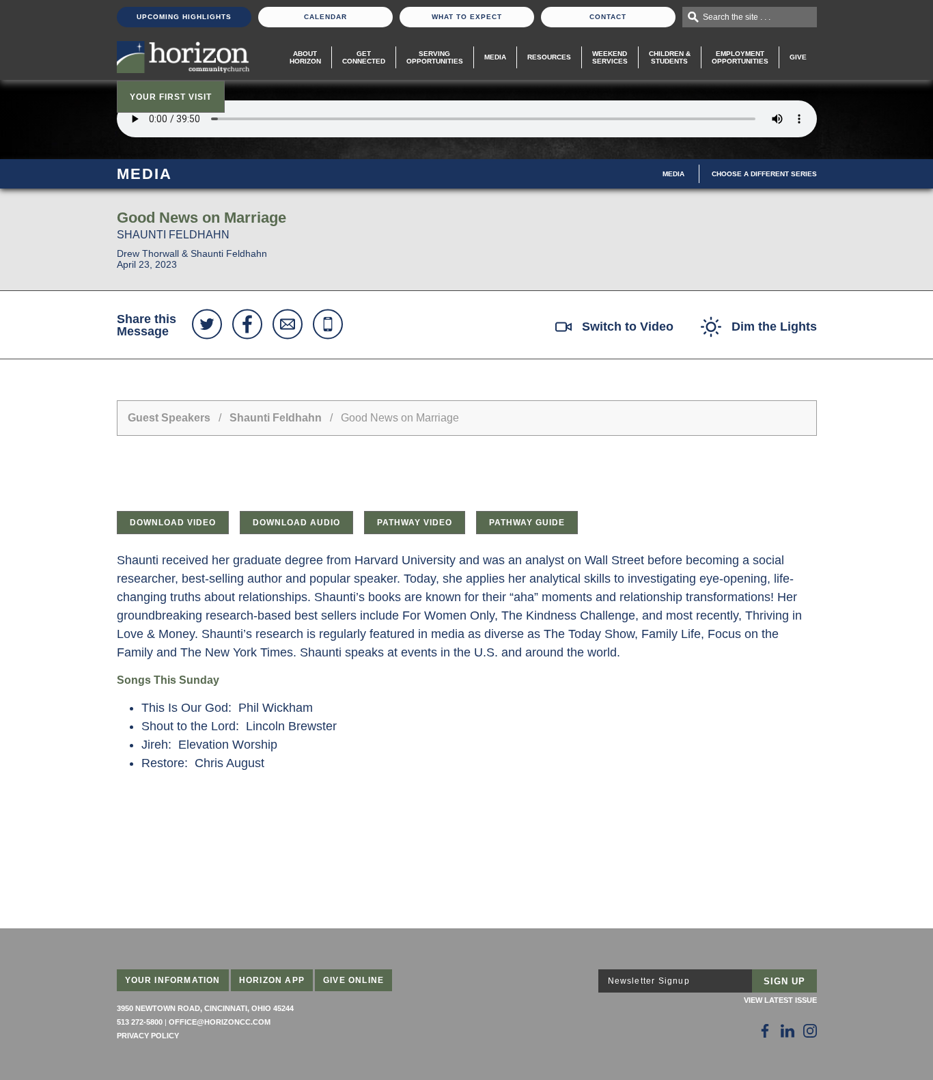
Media (495, 57)
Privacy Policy (148, 1035)
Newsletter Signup (649, 981)
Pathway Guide (527, 522)
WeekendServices (610, 57)
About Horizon (305, 57)
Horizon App (272, 980)
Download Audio (296, 522)
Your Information (173, 980)
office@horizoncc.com (219, 1022)
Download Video (173, 522)
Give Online (353, 980)
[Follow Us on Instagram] (810, 1031)
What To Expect (467, 16)
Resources (549, 57)
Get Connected (363, 57)
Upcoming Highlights (184, 16)
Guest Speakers (169, 418)
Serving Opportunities (434, 57)
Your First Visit (171, 97)
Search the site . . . (736, 17)
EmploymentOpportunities (740, 57)
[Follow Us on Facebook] (765, 1031)
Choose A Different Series (764, 174)
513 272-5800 (140, 1022)
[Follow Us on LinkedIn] (787, 1031)
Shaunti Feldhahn (275, 418)
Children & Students (670, 57)
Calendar (325, 16)
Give (798, 57)
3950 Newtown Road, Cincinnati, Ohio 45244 (205, 1008)
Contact (607, 16)
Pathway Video (414, 522)
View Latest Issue (780, 1000)
